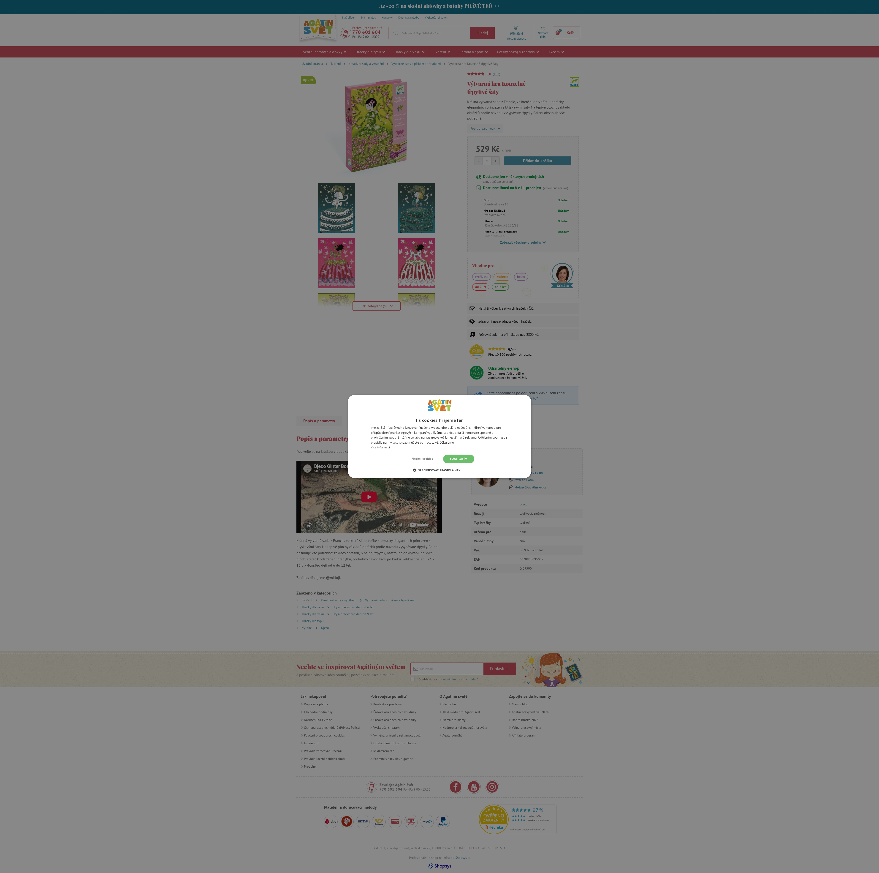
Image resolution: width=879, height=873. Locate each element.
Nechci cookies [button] (422, 459)
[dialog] (439, 436)
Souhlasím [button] (458, 459)
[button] (439, 470)
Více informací (380, 447)
